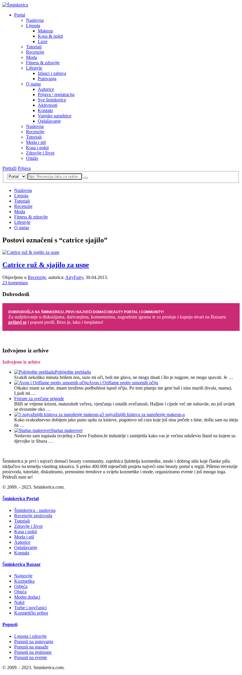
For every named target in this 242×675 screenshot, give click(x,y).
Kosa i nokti (37, 147)
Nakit (19, 602)
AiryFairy (74, 277)
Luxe (43, 41)
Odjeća (20, 586)
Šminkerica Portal (20, 498)
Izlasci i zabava (52, 73)
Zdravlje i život (40, 152)
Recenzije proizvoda (33, 515)
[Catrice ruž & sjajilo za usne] (30, 252)
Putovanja (47, 78)
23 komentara (15, 282)
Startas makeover (67, 430)
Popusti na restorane (33, 652)
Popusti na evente (30, 657)
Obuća (20, 591)
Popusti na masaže (31, 646)
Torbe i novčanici (30, 607)
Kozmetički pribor (31, 612)
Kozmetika (24, 581)
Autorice (46, 89)
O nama (33, 83)
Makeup (45, 30)
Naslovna (35, 20)
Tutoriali (34, 46)
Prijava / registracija (56, 94)
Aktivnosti (47, 105)
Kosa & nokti (50, 36)
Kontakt (45, 110)
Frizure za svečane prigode (39, 398)
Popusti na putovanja (33, 641)
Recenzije (35, 52)
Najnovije (23, 575)
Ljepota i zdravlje (30, 636)
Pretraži (9, 168)
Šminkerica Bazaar (21, 564)
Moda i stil (36, 142)
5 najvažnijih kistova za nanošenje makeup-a (143, 414)
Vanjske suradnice (54, 115)
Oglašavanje (49, 121)
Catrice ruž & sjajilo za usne (45, 265)
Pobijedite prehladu (73, 372)
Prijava (24, 168)
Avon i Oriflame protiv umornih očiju (123, 382)
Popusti (9, 624)
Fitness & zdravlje (43, 62)
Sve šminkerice (52, 99)
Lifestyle (34, 67)
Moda (31, 57)
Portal (19, 14)
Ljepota (33, 25)
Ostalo (32, 158)
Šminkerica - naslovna (34, 510)
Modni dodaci (27, 597)
